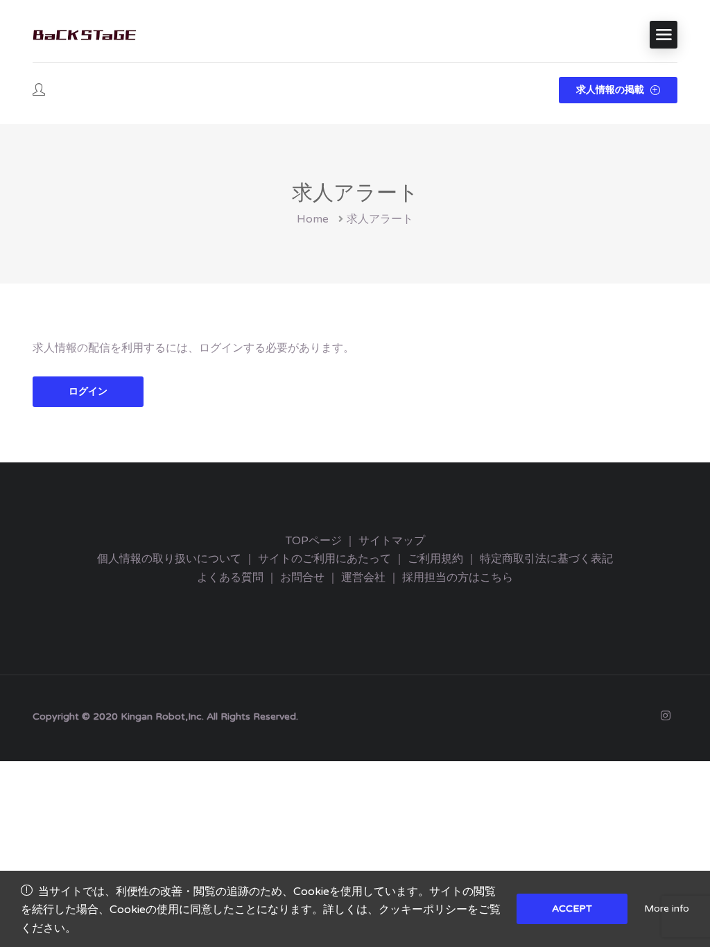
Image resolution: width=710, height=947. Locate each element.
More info (666, 908)
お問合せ (302, 577)
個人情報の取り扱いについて (169, 559)
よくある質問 (230, 577)
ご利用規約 (435, 559)
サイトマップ (391, 541)
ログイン (88, 391)
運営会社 (363, 577)
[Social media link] (665, 715)
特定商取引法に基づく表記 (546, 559)
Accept (572, 908)
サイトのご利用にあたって (324, 559)
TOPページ (314, 541)
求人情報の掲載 (611, 90)
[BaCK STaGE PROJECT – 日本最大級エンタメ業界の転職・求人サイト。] (85, 35)
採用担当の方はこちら (457, 577)
